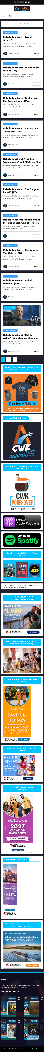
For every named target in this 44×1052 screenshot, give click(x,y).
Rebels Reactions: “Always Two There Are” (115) (20, 130)
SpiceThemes (37, 1049)
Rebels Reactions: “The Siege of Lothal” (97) (21, 191)
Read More (36, 53)
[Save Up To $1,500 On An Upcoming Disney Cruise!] (22, 619)
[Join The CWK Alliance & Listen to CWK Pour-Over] (22, 492)
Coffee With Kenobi (13, 53)
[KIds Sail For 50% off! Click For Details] (19, 768)
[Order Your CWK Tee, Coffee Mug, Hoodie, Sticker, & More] (22, 393)
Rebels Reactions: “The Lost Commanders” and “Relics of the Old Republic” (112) (21, 160)
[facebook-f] (15, 2)
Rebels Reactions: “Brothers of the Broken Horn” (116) (20, 100)
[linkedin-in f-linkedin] (26, 2)
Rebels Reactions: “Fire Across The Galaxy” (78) (20, 252)
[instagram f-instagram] (21, 2)
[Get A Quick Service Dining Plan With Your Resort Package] (22, 660)
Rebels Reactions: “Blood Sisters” (17, 39)
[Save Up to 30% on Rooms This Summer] (17, 714)
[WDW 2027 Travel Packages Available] (18, 823)
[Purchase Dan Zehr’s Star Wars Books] (22, 570)
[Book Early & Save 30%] (10, 891)
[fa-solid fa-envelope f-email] (29, 2)
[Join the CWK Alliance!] (22, 441)
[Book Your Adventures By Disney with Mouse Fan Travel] (22, 949)
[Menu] (3, 16)
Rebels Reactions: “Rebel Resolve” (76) (17, 282)
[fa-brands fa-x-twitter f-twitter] (18, 2)
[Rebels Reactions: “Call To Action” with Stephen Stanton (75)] (22, 315)
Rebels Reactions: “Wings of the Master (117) (21, 69)
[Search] (10, 15)
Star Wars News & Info (10, 32)
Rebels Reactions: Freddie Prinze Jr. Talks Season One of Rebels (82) (21, 221)
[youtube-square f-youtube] (23, 2)
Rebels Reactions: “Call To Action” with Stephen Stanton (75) (19, 336)
